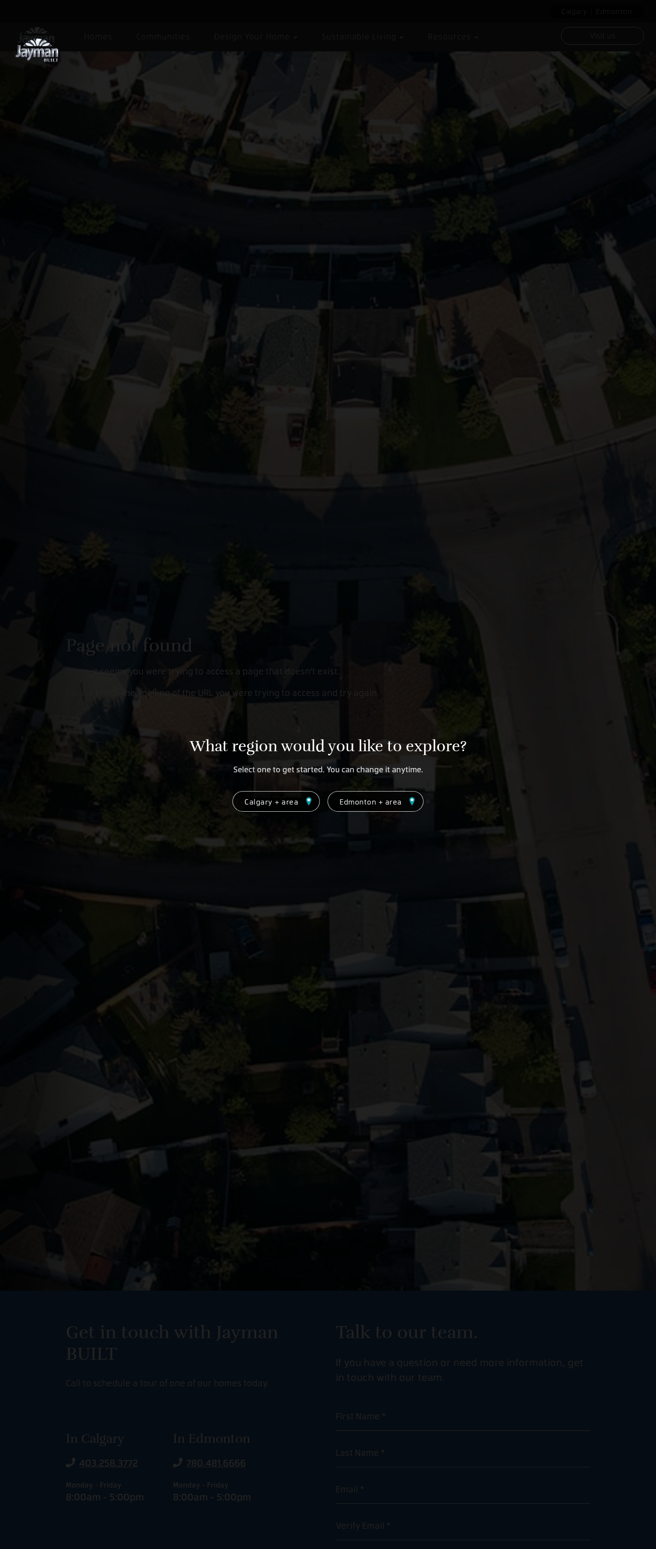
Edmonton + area (371, 801)
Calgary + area (271, 801)
